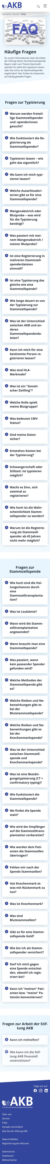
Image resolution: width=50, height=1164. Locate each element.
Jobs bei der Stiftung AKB (14, 1131)
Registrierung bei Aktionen (15, 1143)
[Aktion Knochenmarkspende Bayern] (12, 5)
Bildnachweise (9, 1159)
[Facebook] (35, 1090)
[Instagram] (40, 1090)
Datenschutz (8, 1151)
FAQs (4, 1122)
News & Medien (10, 1139)
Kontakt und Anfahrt (12, 1126)
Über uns (6, 1114)
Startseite (6, 14)
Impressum (8, 1155)
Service (16, 14)
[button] (25, 120)
